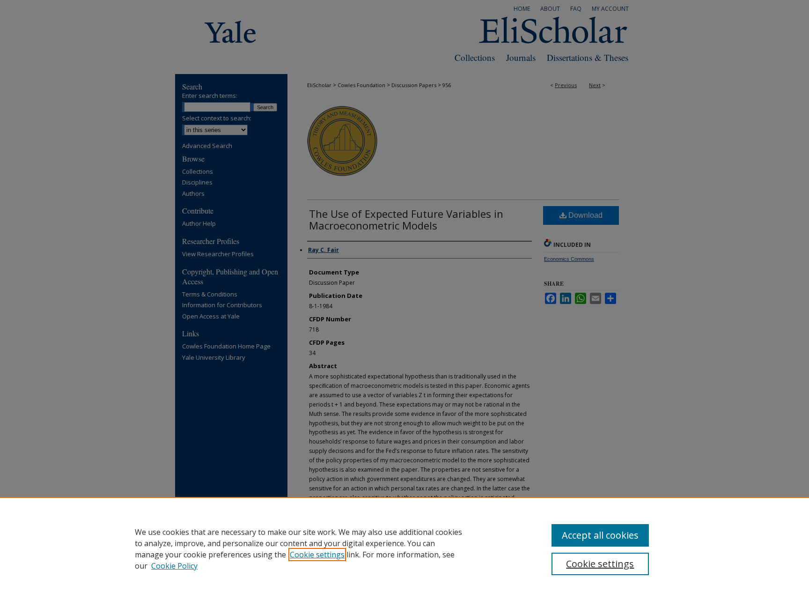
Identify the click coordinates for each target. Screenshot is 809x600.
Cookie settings (317, 554)
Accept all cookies (600, 535)
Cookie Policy (174, 566)
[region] (404, 548)
